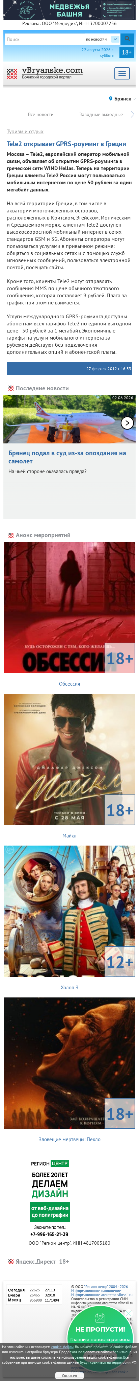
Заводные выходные (101, 114)
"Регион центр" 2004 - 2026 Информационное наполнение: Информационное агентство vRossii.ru (102, 1290)
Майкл (98, 819)
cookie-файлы (62, 1346)
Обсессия (96, 667)
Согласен (69, 1375)
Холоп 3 (97, 971)
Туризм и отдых (25, 131)
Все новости (41, 114)
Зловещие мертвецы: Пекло (86, 1123)
